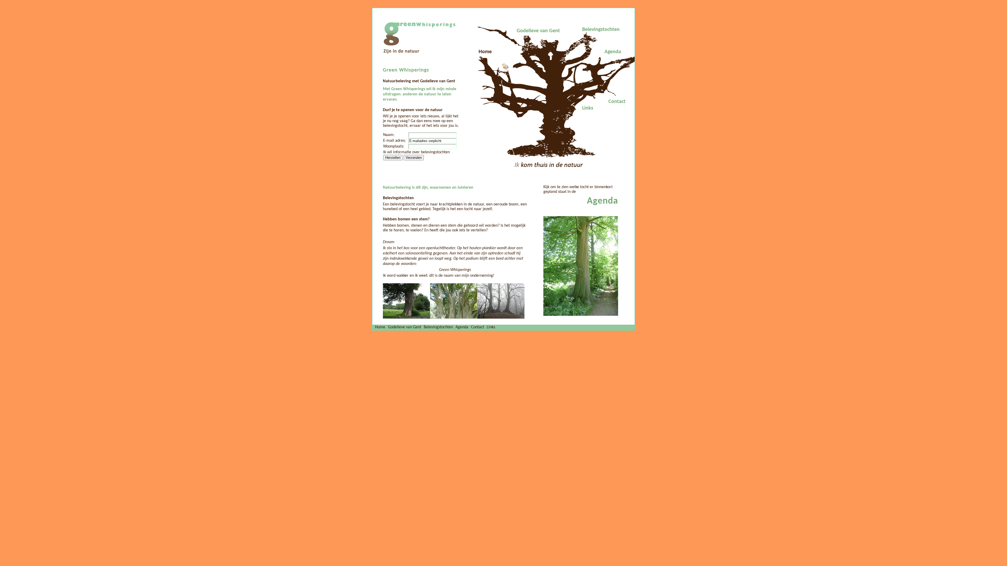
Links (587, 108)
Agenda (612, 52)
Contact (616, 101)
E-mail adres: (394, 141)
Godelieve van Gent (538, 31)
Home (485, 52)
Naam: (388, 135)
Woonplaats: (393, 146)
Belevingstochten (601, 29)
